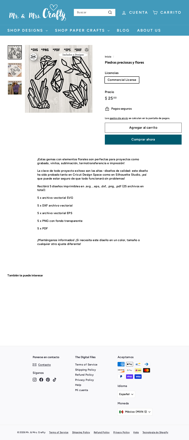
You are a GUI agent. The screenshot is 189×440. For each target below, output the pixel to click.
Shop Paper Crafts (81, 30)
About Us (149, 30)
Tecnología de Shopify (155, 432)
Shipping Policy (85, 369)
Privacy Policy (84, 380)
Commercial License (122, 80)
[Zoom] (58, 79)
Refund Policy (84, 374)
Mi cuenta (81, 390)
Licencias (112, 73)
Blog (123, 30)
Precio (109, 92)
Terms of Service (86, 364)
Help (78, 385)
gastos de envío (119, 118)
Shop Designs (26, 30)
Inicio (108, 56)
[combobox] (94, 12)
